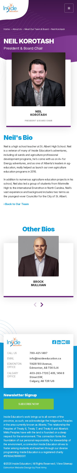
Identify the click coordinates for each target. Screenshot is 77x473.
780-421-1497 (38, 353)
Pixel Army (40, 467)
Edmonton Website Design (18, 467)
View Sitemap (64, 463)
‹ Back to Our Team (16, 204)
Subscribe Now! (28, 404)
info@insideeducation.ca (45, 358)
